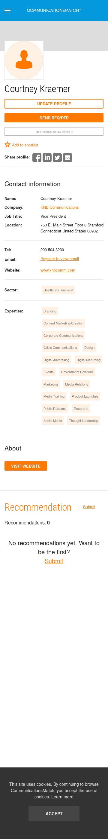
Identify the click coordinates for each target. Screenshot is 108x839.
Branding (50, 311)
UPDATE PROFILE (54, 103)
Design (89, 347)
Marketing (51, 384)
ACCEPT (54, 813)
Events (49, 371)
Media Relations (76, 384)
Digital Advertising (56, 359)
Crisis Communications (60, 347)
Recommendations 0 (54, 132)
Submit (89, 506)
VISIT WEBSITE (25, 466)
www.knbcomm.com (57, 270)
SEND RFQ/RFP (54, 118)
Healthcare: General (58, 289)
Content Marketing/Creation (63, 323)
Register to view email (59, 258)
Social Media (53, 420)
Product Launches (85, 396)
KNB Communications (59, 207)
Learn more (62, 797)
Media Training (54, 396)
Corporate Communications (63, 335)
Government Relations (77, 371)
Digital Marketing (88, 359)
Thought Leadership (83, 420)
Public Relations (55, 408)
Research (81, 408)
